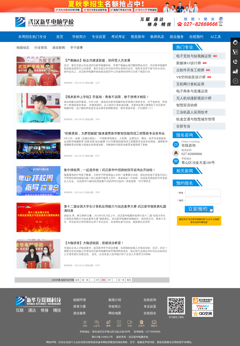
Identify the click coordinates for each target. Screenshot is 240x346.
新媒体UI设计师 (188, 63)
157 (109, 280)
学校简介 (79, 37)
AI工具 (215, 37)
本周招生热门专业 (32, 37)
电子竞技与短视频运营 (193, 56)
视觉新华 (138, 37)
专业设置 (99, 37)
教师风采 (157, 37)
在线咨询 (150, 300)
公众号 (96, 326)
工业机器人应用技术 (192, 112)
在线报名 (150, 313)
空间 (85, 326)
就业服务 (177, 37)
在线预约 (196, 37)
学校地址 (198, 160)
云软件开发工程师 (190, 70)
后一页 (121, 280)
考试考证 (118, 37)
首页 (59, 37)
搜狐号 (154, 326)
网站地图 (114, 313)
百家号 (141, 326)
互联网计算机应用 (190, 84)
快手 (119, 326)
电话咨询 (191, 152)
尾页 (129, 280)
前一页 (85, 280)
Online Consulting (190, 143)
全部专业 (183, 126)
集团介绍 (114, 300)
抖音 (130, 326)
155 (97, 280)
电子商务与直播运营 (192, 91)
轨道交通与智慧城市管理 (195, 119)
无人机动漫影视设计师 (193, 98)
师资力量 (79, 306)
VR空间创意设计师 (191, 77)
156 (103, 280)
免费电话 (107, 338)
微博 (108, 326)
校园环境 (79, 300)
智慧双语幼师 (186, 105)
